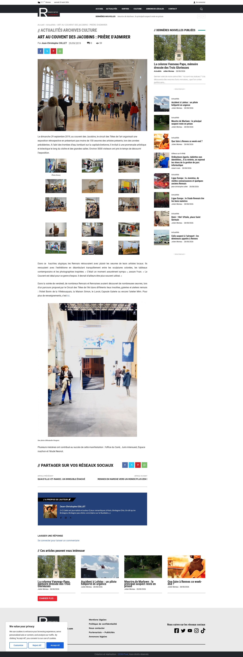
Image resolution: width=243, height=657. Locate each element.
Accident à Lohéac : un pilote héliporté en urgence (184, 103)
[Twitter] (47, 51)
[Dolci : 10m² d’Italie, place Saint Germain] (161, 218)
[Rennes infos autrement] (49, 12)
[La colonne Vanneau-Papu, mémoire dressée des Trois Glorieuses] (179, 48)
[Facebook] (40, 51)
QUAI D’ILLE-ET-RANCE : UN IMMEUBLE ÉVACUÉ (61, 479)
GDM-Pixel (123, 654)
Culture (89, 30)
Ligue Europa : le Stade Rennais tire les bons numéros (187, 199)
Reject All (37, 645)
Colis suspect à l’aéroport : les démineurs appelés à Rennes (185, 237)
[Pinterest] (53, 51)
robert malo (175, 168)
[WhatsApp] (60, 51)
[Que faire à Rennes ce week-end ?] (161, 141)
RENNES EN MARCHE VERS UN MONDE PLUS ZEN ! (122, 479)
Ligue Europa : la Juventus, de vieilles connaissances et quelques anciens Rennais (187, 181)
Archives (72, 30)
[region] (37, 636)
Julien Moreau (168, 71)
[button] (201, 9)
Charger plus (46, 598)
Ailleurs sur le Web (178, 154)
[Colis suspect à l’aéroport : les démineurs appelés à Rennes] (161, 237)
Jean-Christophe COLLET (54, 43)
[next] (203, 16)
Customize (18, 645)
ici (68, 295)
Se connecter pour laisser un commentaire (58, 540)
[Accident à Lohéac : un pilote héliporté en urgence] (161, 104)
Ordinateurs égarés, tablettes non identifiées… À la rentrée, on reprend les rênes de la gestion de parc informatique (188, 161)
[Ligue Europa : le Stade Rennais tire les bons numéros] (161, 200)
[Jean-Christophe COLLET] (50, 512)
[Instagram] (66, 517)
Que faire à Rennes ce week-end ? (131, 16)
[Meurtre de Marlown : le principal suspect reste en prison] (161, 122)
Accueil (41, 24)
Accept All (55, 645)
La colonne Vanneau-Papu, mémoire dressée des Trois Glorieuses (176, 65)
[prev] (199, 16)
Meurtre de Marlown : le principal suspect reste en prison (186, 122)
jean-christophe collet (179, 187)
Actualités (51, 24)
